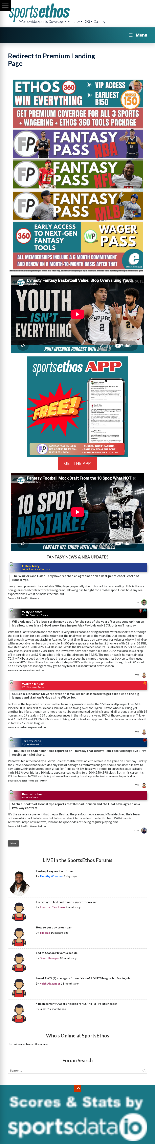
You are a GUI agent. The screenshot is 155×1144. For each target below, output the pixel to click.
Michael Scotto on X (28, 598)
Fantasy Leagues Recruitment (56, 871)
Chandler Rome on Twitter (32, 780)
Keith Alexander (50, 983)
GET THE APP (77, 463)
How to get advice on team (54, 927)
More (13, 843)
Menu (141, 35)
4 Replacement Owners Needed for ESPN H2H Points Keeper (76, 1003)
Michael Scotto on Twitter (31, 826)
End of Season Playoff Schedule (57, 952)
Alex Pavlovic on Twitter (30, 670)
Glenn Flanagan (49, 958)
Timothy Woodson (51, 876)
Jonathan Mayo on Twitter (31, 727)
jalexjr (44, 1009)
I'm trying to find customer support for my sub (66, 902)
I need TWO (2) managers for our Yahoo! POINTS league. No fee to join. (83, 978)
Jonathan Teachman (52, 907)
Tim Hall (45, 932)
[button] (5, 5)
